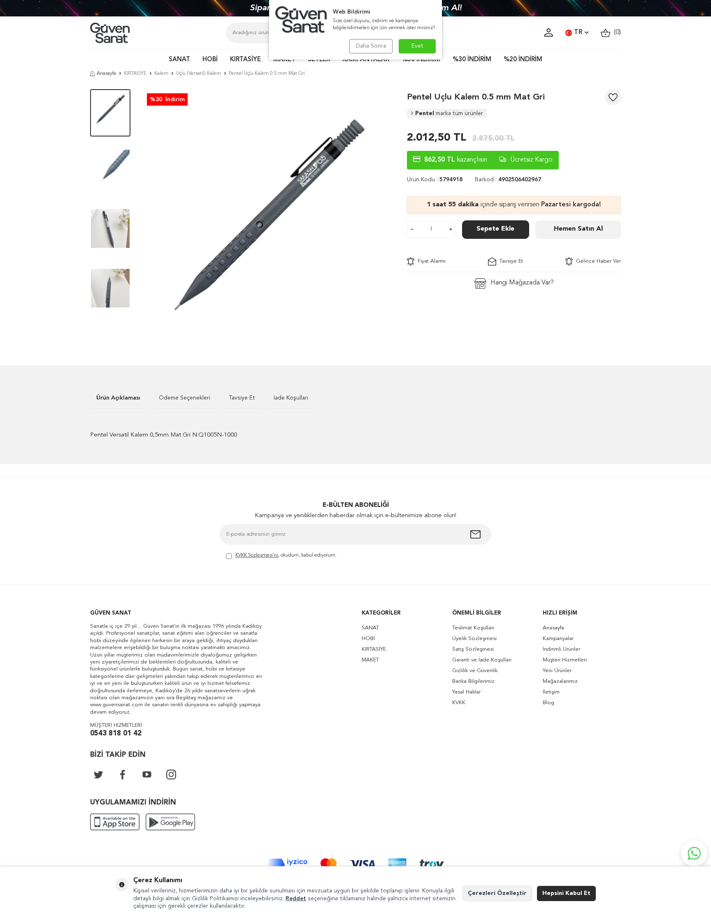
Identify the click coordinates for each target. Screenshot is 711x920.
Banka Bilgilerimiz (473, 681)
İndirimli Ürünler (561, 649)
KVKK (458, 702)
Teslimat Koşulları (473, 628)
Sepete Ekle (495, 229)
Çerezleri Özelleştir (497, 893)
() (616, 32)
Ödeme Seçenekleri (184, 398)
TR (578, 32)
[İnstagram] (171, 774)
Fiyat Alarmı (430, 261)
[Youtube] (147, 774)
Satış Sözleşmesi (473, 649)
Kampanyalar (558, 638)
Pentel (449, 113)
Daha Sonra (371, 46)
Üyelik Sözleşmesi (474, 638)
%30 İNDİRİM (472, 60)
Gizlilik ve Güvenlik (474, 670)
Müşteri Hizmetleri (565, 660)
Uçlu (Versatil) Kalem (198, 73)
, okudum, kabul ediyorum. (286, 555)
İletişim (551, 692)
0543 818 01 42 (116, 733)
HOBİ (210, 60)
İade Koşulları (291, 398)
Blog (548, 702)
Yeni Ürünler (557, 670)
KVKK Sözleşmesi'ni (256, 555)
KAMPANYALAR (365, 60)
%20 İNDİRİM (523, 60)
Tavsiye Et (509, 261)
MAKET (284, 60)
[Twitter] (98, 774)
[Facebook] (122, 774)
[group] (269, 215)
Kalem (161, 73)
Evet (417, 46)
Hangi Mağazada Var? (522, 283)
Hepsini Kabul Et (566, 893)
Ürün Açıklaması (118, 398)
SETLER (319, 60)
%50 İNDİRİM (421, 60)
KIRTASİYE (245, 60)
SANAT (179, 60)
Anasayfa (106, 73)
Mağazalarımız (560, 681)
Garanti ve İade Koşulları (481, 660)
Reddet (296, 899)
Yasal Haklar (466, 692)
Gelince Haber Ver (597, 261)
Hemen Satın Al (578, 229)
